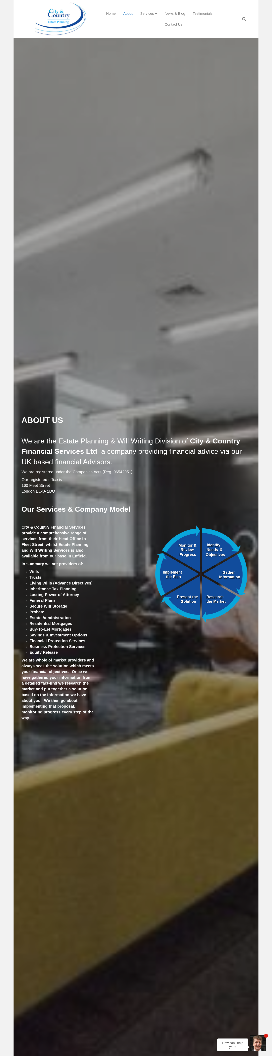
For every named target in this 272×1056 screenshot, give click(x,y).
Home (111, 14)
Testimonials (202, 14)
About (128, 14)
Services (147, 14)
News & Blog (175, 14)
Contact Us (173, 24)
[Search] (242, 19)
